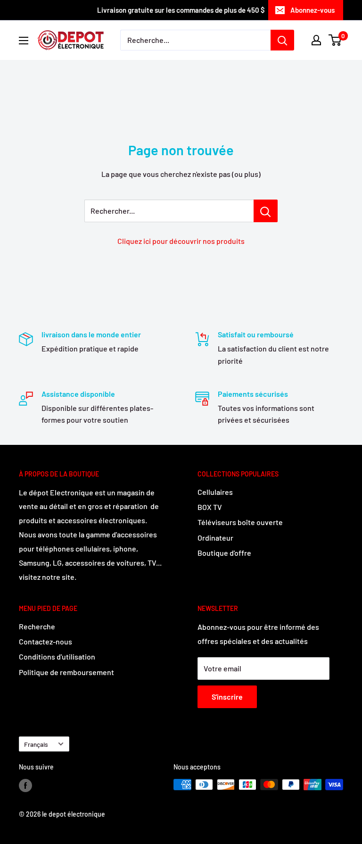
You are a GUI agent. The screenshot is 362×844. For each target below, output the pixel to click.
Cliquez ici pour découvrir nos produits (181, 240)
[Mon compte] (316, 40)
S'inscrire (227, 696)
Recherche (37, 626)
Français (36, 744)
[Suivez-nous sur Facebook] (25, 785)
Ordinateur (215, 537)
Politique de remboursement (66, 672)
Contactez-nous (45, 641)
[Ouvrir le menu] (23, 40)
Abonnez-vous (312, 10)
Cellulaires (215, 491)
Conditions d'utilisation (57, 656)
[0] (335, 40)
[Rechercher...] (266, 211)
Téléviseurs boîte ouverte (240, 522)
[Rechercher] (282, 40)
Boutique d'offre (224, 552)
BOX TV (209, 506)
